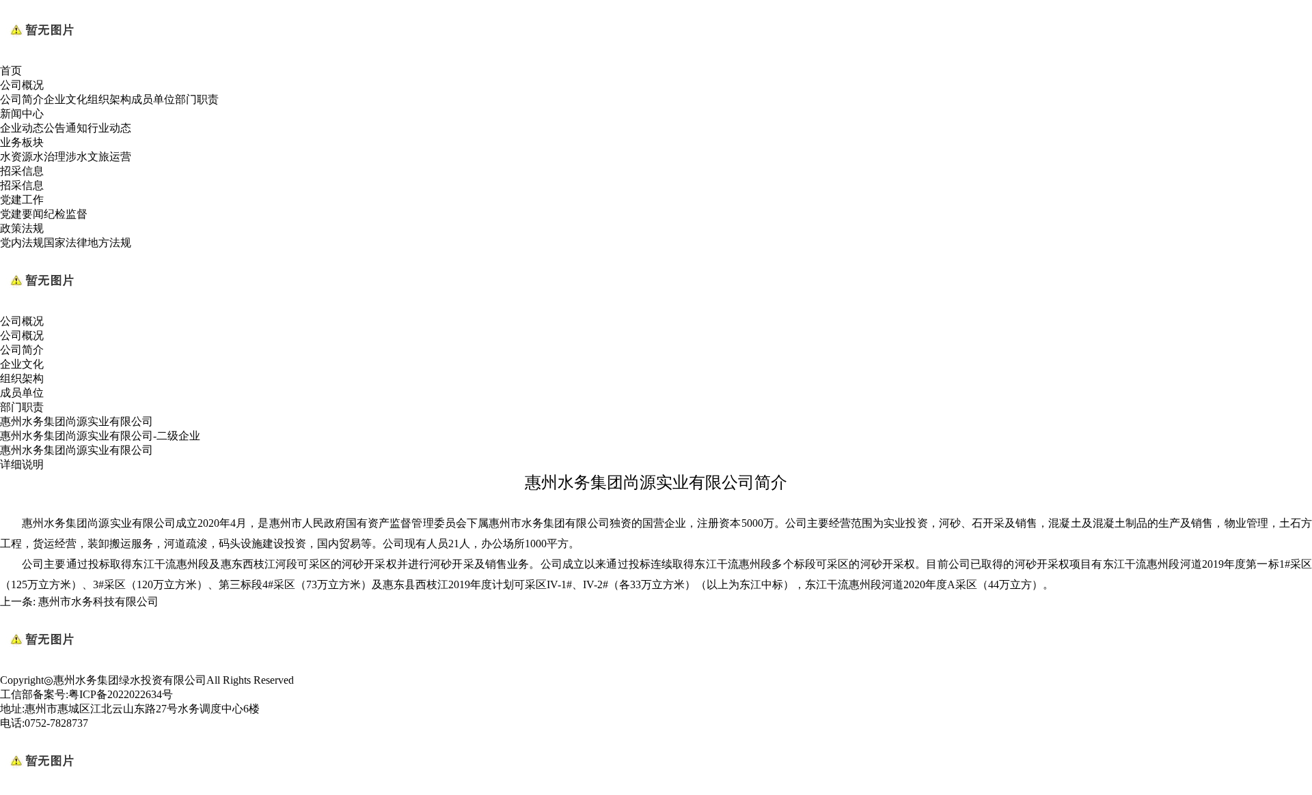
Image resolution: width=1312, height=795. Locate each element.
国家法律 (65, 242)
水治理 (49, 156)
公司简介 (22, 99)
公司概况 (22, 85)
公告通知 (65, 128)
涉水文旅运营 (98, 156)
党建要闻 (22, 214)
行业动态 (109, 128)
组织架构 (109, 99)
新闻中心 (22, 113)
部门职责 (197, 99)
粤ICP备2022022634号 (120, 694)
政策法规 (22, 228)
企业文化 (65, 99)
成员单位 (153, 99)
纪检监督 (65, 214)
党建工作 (22, 199)
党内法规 (22, 242)
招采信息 (22, 171)
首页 (11, 70)
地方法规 (109, 242)
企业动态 (22, 128)
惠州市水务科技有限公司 (98, 601)
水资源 (16, 156)
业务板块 (22, 142)
